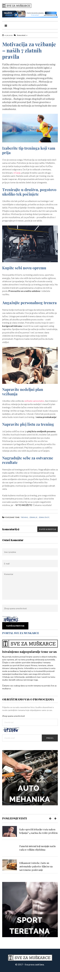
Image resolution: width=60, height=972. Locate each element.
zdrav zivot (44, 517)
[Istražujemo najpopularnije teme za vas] (30, 643)
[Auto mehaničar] (30, 777)
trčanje (17, 172)
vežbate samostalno (34, 400)
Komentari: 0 (21, 35)
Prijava (49, 738)
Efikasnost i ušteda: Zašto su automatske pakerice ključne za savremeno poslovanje (36, 866)
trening (24, 517)
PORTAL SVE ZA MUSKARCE (20, 633)
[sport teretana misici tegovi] (30, 909)
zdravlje (33, 517)
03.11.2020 (9, 35)
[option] (30, 833)
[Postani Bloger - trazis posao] (30, 14)
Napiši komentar (47, 529)
